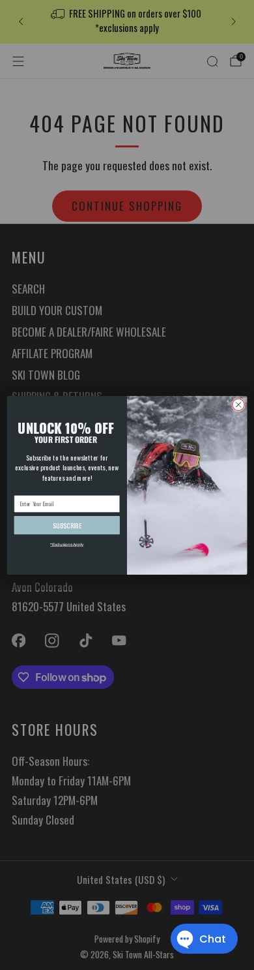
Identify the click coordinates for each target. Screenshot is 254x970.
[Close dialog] (238, 404)
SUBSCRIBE (67, 525)
